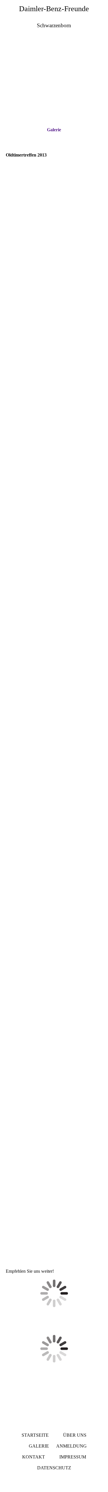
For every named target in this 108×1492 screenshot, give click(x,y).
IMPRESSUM (72, 1456)
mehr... (12, 1242)
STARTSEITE (35, 1435)
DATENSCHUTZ (54, 1467)
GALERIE (39, 1446)
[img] (54, 65)
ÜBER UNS (74, 1435)
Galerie (54, 129)
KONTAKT (33, 1456)
